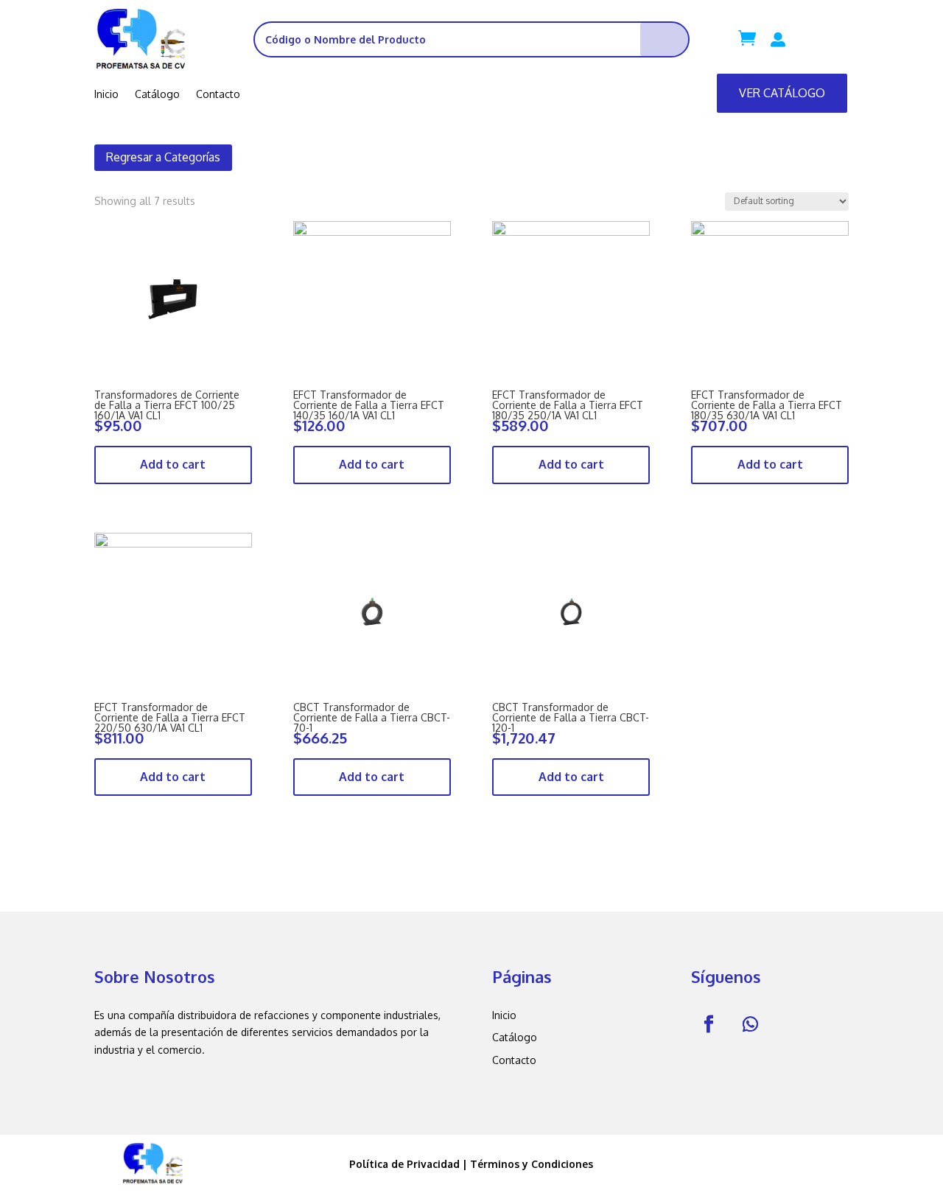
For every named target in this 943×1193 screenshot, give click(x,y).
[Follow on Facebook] (708, 1024)
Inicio (106, 94)
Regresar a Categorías (163, 157)
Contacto (218, 94)
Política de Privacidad (404, 1164)
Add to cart (173, 464)
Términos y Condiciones (531, 1164)
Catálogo (157, 94)
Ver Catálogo (782, 92)
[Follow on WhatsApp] (750, 1024)
